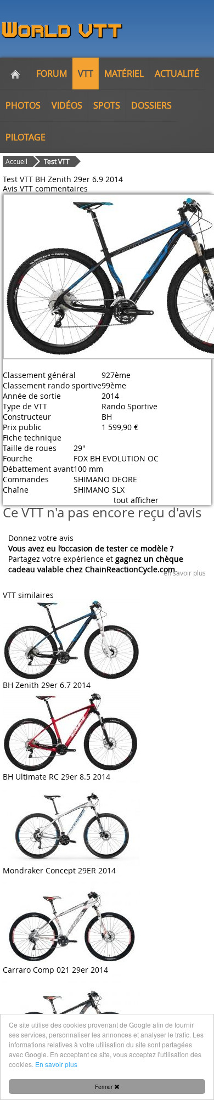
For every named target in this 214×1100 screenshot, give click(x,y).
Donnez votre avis (41, 538)
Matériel (124, 73)
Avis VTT (18, 188)
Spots (106, 105)
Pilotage (25, 137)
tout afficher (136, 500)
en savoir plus (185, 572)
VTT (85, 73)
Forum (51, 73)
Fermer (104, 1086)
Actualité (177, 73)
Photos (23, 105)
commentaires (61, 188)
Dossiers (151, 105)
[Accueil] (15, 73)
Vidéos (67, 105)
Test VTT (57, 161)
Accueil (16, 161)
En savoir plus (56, 1064)
